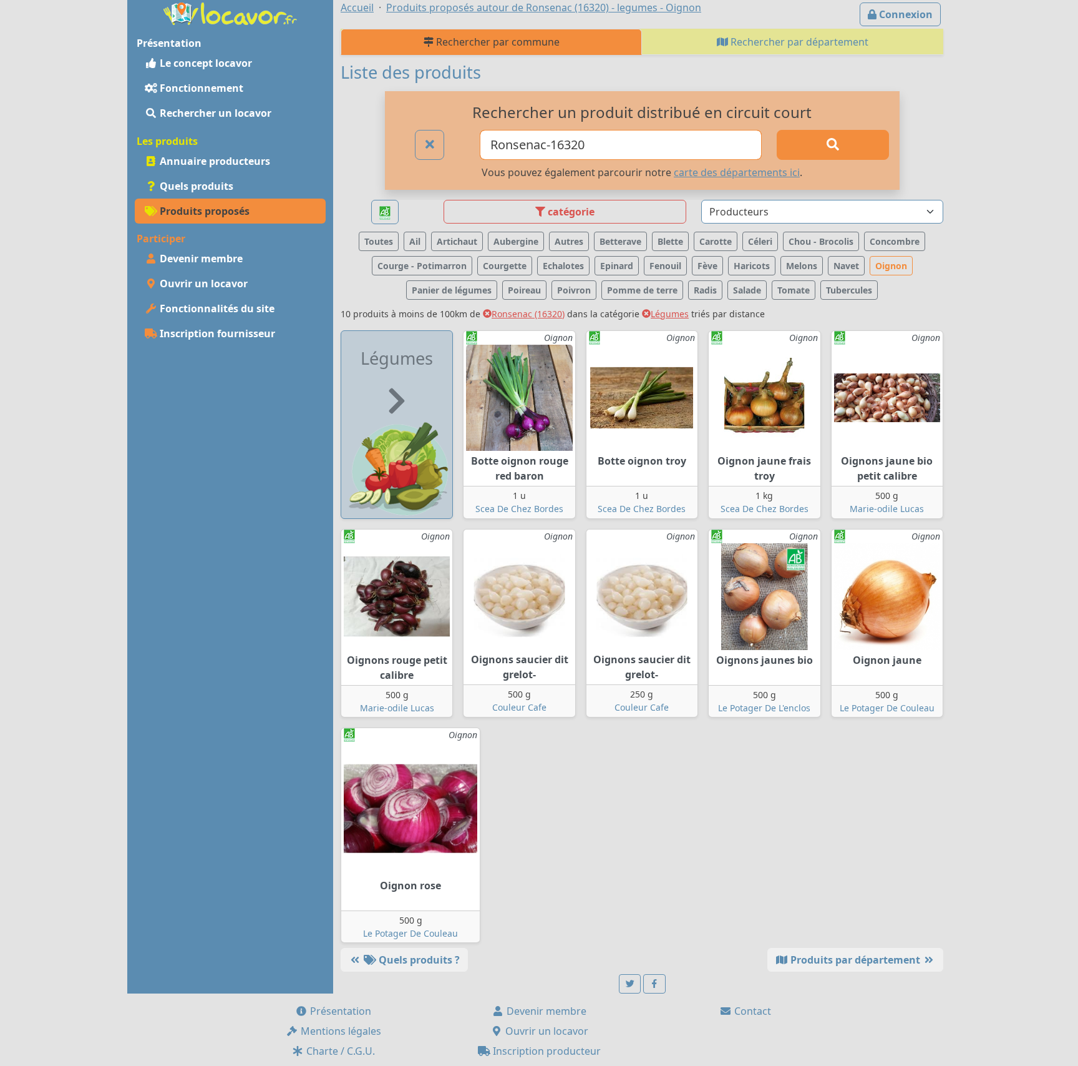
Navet (846, 266)
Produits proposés (203, 211)
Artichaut (457, 241)
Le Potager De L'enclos (764, 708)
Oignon (891, 266)
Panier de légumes (452, 290)
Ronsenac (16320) (528, 314)
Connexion (904, 14)
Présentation (339, 1011)
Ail (414, 241)
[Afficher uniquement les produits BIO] (385, 212)
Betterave (620, 241)
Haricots (752, 266)
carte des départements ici (737, 172)
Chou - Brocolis (821, 241)
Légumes (670, 314)
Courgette (505, 266)
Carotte (715, 241)
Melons (801, 266)
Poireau (524, 290)
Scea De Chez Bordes (519, 509)
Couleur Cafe (519, 707)
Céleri (760, 241)
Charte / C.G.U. (339, 1051)
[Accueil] (230, 12)
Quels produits (195, 186)
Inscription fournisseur (216, 333)
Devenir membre (200, 258)
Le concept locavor (204, 63)
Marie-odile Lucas (887, 509)
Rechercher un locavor (214, 113)
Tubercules (849, 290)
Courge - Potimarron (422, 266)
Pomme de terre (642, 290)
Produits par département (855, 960)
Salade (747, 290)
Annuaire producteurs (213, 161)
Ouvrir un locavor (202, 283)
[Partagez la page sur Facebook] (654, 984)
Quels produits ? (418, 960)
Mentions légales (339, 1031)
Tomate (793, 290)
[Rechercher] (833, 145)
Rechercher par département (798, 42)
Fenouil (665, 266)
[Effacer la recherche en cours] (430, 145)
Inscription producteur (545, 1051)
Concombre (895, 241)
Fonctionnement (200, 88)
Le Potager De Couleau (887, 708)
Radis (705, 290)
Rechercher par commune (497, 42)
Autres (569, 241)
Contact (751, 1011)
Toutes (378, 241)
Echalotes (563, 266)
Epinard (616, 266)
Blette (670, 241)
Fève (707, 266)
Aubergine (515, 241)
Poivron (574, 290)
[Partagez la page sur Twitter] (630, 984)
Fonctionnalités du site (215, 308)
